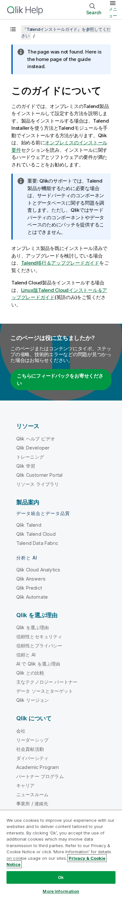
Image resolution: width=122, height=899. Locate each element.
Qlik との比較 (30, 673)
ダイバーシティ (32, 758)
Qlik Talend (28, 525)
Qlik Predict (29, 588)
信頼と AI (25, 654)
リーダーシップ (32, 740)
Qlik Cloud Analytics (38, 569)
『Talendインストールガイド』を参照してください (66, 32)
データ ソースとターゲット (44, 691)
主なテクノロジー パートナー (46, 682)
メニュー (113, 12)
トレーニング (30, 457)
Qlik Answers (31, 578)
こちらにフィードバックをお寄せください (60, 379)
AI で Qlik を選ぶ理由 (38, 663)
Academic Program (37, 767)
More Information (61, 891)
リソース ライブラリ (37, 484)
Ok (61, 877)
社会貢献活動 (30, 749)
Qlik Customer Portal (39, 475)
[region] (61, 854)
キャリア (25, 785)
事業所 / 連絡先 (32, 803)
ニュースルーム (32, 794)
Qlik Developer (32, 447)
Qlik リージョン (32, 700)
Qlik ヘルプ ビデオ (35, 438)
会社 (20, 731)
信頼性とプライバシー (39, 645)
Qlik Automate (32, 597)
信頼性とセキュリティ (39, 636)
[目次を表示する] (13, 29)
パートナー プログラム (40, 776)
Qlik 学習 (25, 466)
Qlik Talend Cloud (36, 534)
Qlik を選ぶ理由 (32, 627)
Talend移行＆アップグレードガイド (60, 263)
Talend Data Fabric (37, 543)
